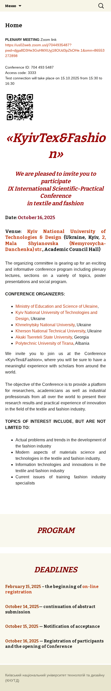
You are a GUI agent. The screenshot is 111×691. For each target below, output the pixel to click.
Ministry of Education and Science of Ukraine (56, 306)
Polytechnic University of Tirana (44, 343)
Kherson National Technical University (50, 331)
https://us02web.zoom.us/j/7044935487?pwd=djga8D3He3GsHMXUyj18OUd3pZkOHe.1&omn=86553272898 (55, 50)
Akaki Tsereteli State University (43, 337)
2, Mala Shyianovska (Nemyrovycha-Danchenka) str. (55, 243)
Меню (10, 5)
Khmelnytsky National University (45, 325)
